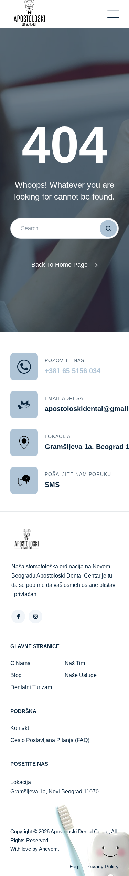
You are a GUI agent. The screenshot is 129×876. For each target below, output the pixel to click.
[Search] (108, 228)
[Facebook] (18, 616)
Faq (73, 866)
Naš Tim (75, 663)
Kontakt (19, 728)
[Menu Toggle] (112, 14)
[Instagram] (35, 616)
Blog (16, 675)
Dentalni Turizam (31, 687)
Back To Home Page (59, 264)
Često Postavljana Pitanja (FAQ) (49, 740)
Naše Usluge (81, 675)
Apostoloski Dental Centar (80, 831)
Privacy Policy (102, 866)
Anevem (48, 849)
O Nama (20, 663)
